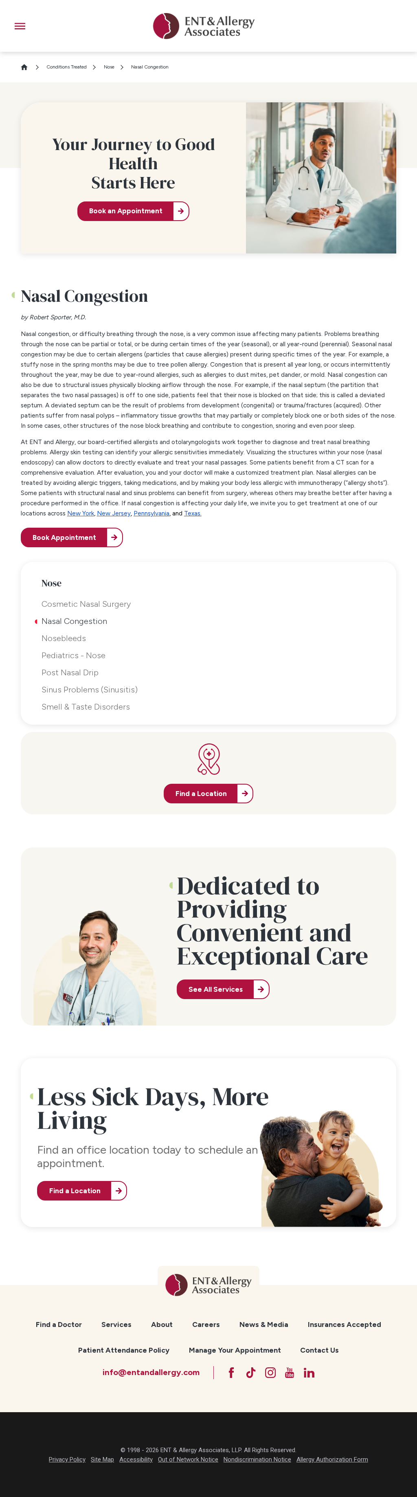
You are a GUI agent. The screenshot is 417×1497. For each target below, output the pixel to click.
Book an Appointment (125, 211)
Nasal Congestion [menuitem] (74, 621)
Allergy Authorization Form (332, 1459)
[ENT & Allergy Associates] (204, 26)
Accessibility (136, 1459)
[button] (20, 26)
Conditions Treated (66, 67)
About (162, 1324)
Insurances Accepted (344, 1324)
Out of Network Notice (188, 1459)
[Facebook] (231, 1372)
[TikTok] (251, 1372)
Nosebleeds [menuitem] (64, 638)
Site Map (102, 1459)
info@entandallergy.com (151, 1372)
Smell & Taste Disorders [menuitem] (86, 707)
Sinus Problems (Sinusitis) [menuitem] (90, 689)
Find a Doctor (59, 1324)
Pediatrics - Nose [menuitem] (73, 655)
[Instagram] (270, 1372)
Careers (206, 1324)
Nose (109, 67)
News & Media (263, 1324)
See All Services (216, 989)
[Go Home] (28, 67)
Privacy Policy (67, 1459)
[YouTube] (289, 1372)
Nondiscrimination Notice (257, 1459)
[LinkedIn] (309, 1372)
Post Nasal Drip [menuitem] (70, 672)
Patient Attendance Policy (123, 1350)
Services (116, 1324)
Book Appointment (64, 537)
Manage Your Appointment (235, 1350)
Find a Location (75, 1191)
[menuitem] (59, 1325)
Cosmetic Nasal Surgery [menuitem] (86, 604)
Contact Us (319, 1350)
